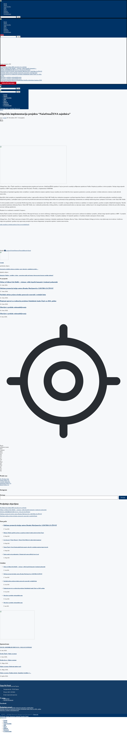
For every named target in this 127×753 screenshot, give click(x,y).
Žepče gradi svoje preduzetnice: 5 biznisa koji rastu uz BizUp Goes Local (21, 554)
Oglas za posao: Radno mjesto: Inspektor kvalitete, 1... (15, 673)
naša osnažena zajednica (6, 224)
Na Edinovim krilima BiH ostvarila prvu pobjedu (13, 67)
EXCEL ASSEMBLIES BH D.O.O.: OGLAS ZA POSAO (15, 70)
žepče (27, 224)
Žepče (5, 5)
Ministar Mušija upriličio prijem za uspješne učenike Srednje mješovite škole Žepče (23, 532)
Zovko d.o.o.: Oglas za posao (8, 660)
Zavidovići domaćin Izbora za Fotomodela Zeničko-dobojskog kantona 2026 (21, 80)
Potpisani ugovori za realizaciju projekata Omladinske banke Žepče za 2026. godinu (28, 301)
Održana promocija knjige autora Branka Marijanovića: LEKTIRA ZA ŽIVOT (21, 71)
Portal (5, 3)
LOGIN (2, 35)
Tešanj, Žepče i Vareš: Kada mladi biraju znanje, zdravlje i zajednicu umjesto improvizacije (25, 547)
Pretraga (2, 495)
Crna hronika (7, 6)
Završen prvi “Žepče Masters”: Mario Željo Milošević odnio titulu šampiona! (22, 540)
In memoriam (7, 14)
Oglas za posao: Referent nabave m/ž (10, 666)
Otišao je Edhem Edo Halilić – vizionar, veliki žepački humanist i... (18, 68)
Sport (5, 9)
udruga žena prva (18, 224)
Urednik (4, 117)
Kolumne (6, 12)
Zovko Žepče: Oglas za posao (8, 81)
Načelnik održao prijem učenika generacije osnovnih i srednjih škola (18, 73)
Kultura (6, 11)
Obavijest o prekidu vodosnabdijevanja (10, 77)
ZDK (5, 8)
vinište (24, 224)
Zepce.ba (35, 714)
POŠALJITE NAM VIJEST (8, 83)
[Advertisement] (63, 50)
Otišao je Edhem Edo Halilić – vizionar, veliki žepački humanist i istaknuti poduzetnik (29, 282)
